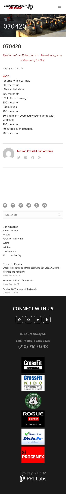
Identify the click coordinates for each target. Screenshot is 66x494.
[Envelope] (26, 158)
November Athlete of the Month (18, 280)
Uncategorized (9, 251)
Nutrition (7, 247)
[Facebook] (33, 158)
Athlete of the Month (13, 238)
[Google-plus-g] (39, 158)
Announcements (10, 230)
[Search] (59, 214)
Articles (6, 234)
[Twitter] (19, 158)
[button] (59, 7)
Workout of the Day (33, 60)
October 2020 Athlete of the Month (20, 289)
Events (6, 243)
